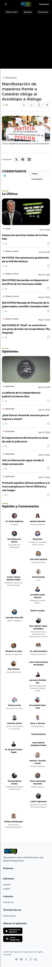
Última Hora (11, 12)
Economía (43, 12)
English (6, 889)
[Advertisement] (26, 43)
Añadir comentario (36, 174)
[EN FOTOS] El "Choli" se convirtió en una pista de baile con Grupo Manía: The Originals (26, 329)
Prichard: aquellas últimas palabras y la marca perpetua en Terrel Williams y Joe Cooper (26, 486)
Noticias (28, 12)
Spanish (7, 884)
